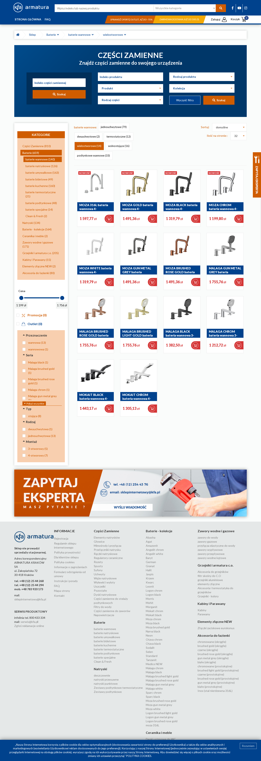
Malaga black (154, 672)
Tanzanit (151, 660)
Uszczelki (99, 586)
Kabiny (202, 610)
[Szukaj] (221, 8)
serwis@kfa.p (29, 621)
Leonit (150, 586)
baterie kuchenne (105, 645)
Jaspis (150, 574)
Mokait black (154, 615)
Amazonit (152, 545)
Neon (149, 635)
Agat (149, 541)
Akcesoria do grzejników (213, 571)
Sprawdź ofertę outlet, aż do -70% (131, 19)
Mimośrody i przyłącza (107, 545)
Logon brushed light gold (161, 713)
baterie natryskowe (106, 633)
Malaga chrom (154, 668)
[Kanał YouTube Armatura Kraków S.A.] (239, 8)
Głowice (99, 541)
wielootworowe (113, 34)
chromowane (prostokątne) (215, 666)
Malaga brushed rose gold (162, 680)
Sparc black (153, 696)
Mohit (149, 602)
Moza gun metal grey (159, 705)
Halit (149, 570)
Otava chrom (154, 639)
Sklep (33, 34)
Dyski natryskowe (105, 594)
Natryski (100, 669)
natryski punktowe (106, 683)
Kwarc (150, 582)
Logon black (153, 594)
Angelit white (154, 553)
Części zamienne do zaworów (112, 611)
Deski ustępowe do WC (161, 739)
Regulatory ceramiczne (108, 558)
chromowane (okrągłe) (212, 641)
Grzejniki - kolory (208, 596)
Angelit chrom (155, 549)
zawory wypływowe (210, 549)
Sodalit (150, 647)
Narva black (153, 631)
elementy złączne (209, 584)
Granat (150, 566)
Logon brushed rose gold (161, 721)
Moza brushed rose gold (161, 700)
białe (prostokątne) (210, 686)
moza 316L (152, 725)
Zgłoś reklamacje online (29, 626)
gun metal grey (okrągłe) (213, 658)
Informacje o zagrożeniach (70, 567)
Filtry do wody (103, 607)
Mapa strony (62, 590)
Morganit (151, 607)
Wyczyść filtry (185, 100)
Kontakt (59, 595)
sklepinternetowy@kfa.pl (30, 599)
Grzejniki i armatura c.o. (215, 565)
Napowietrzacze (104, 615)
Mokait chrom (154, 611)
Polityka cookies (64, 562)
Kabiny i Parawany (212, 603)
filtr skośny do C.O (209, 576)
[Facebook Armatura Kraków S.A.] (232, 8)
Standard (151, 656)
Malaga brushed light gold (162, 676)
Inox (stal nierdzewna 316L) (215, 690)
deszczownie (102, 675)
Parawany (204, 614)
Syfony (98, 570)
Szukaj (61, 94)
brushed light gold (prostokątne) (218, 670)
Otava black (153, 643)
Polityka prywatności (67, 552)
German (151, 562)
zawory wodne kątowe (212, 558)
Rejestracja (61, 538)
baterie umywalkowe (107, 637)
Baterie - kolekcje (159, 531)
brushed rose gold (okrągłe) (215, 654)
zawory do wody (208, 537)
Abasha (150, 537)
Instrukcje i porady (66, 581)
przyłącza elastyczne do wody (216, 545)
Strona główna (28, 19)
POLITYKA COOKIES (138, 756)
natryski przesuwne (106, 679)
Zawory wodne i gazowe (216, 531)
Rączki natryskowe (105, 553)
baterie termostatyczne (109, 649)
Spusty (98, 566)
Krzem (150, 578)
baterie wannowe (80, 34)
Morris (150, 598)
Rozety (98, 562)
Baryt (149, 558)
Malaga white (154, 688)
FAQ (48, 19)
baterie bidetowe (105, 641)
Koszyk (239, 19)
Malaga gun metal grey (160, 684)
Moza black (153, 623)
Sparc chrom (153, 692)
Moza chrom (153, 619)
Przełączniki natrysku (107, 549)
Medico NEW (154, 664)
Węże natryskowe (105, 578)
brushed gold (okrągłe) (212, 646)
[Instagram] (245, 8)
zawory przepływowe (211, 553)
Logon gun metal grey (159, 717)
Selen (149, 651)
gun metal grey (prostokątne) (216, 682)
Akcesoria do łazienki (214, 635)
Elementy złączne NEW (215, 621)
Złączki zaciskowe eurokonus (216, 628)
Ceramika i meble (159, 732)
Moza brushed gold (158, 627)
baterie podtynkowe (107, 653)
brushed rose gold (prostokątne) (218, 678)
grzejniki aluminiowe (210, 580)
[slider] (21, 298)
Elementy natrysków (107, 537)
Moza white (153, 709)
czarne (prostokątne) (211, 674)
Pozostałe (100, 590)
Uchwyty (99, 574)
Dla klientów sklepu (66, 557)
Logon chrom (154, 590)
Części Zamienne (106, 531)
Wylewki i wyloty (104, 582)
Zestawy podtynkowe (108, 691)
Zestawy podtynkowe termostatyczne (118, 687)
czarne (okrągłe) (208, 650)
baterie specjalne (105, 657)
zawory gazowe (207, 541)
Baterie (51, 34)
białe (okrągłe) (207, 662)
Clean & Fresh (103, 661)
